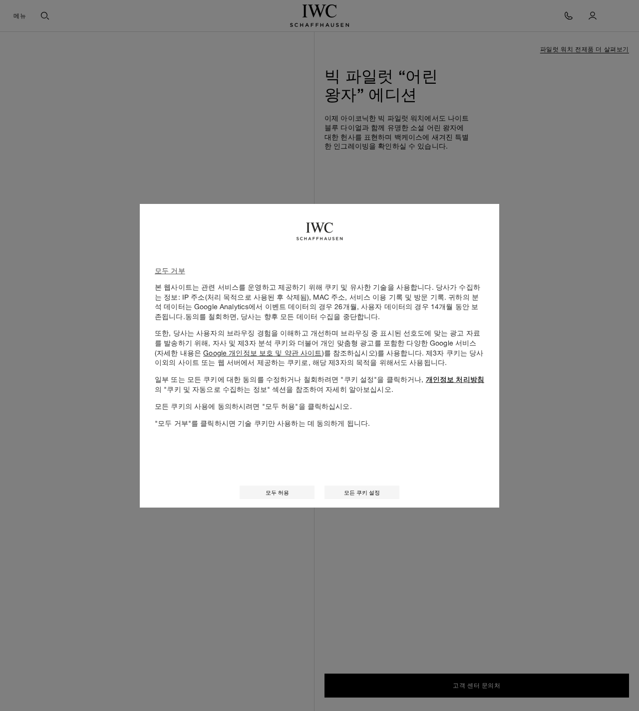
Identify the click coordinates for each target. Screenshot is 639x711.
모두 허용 (277, 492)
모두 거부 (170, 270)
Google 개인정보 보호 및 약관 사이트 (262, 353)
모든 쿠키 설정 (362, 492)
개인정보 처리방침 (455, 379)
